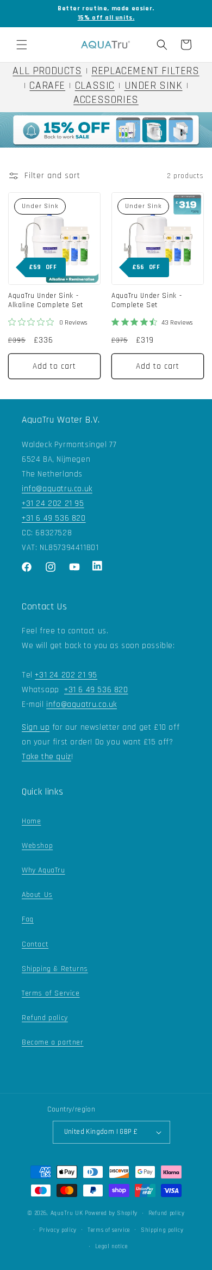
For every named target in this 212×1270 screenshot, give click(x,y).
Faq (28, 919)
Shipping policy (162, 1230)
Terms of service (109, 1230)
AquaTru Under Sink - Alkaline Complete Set (45, 301)
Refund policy (45, 1018)
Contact (35, 944)
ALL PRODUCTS (47, 71)
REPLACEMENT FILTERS (145, 71)
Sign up (35, 727)
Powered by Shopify (111, 1213)
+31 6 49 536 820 (54, 518)
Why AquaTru (43, 870)
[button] (22, 45)
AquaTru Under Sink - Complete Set (146, 301)
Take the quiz (46, 757)
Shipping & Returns (55, 969)
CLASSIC (95, 86)
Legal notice (111, 1246)
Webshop (37, 846)
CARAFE (47, 86)
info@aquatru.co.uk (57, 489)
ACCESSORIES (106, 100)
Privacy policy (58, 1230)
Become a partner (53, 1042)
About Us (37, 895)
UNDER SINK (153, 86)
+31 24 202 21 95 (53, 503)
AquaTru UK (67, 1213)
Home (31, 821)
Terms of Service (51, 993)
